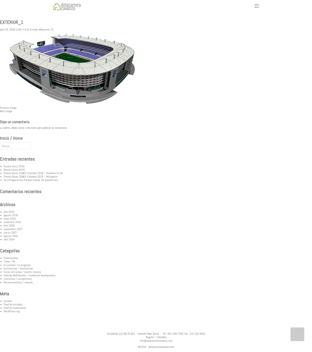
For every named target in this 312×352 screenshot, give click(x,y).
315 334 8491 (197, 334)
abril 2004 (9, 239)
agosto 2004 (11, 236)
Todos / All (9, 261)
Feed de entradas (13, 304)
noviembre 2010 (12, 222)
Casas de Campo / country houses (22, 272)
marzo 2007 (10, 232)
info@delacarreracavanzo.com (156, 341)
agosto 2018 (11, 215)
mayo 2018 (10, 219)
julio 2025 (9, 212)
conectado (30, 128)
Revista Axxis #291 (14, 170)
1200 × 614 (22, 29)
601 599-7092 (176, 334)
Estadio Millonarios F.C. (42, 29)
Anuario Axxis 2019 (14, 166)
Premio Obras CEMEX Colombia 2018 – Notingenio (31, 176)
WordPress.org (12, 311)
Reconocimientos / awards (18, 282)
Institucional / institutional (18, 268)
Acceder (8, 301)
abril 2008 (9, 225)
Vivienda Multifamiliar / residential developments (30, 275)
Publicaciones (11, 258)
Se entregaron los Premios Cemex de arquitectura (31, 180)
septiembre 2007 (13, 229)
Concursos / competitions (18, 279)
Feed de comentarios (15, 308)
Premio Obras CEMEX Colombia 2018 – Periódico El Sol (33, 173)
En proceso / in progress (17, 265)
